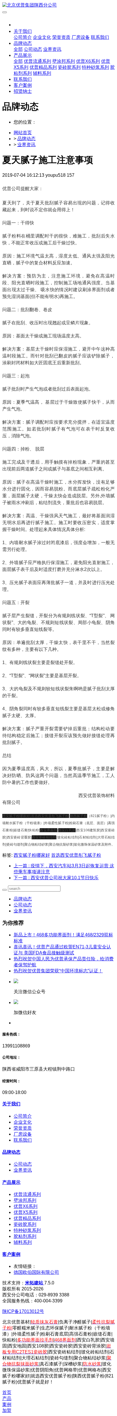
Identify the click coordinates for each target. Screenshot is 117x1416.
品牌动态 (26, 138)
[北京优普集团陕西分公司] (58, 5)
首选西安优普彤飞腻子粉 (76, 855)
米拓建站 (34, 1282)
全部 (18, 49)
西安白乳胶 (67, 830)
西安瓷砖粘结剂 (44, 837)
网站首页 (23, 132)
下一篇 (56, 877)
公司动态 (23, 904)
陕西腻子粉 (78, 816)
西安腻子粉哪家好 (32, 855)
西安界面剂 (48, 830)
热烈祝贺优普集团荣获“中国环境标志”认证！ (58, 970)
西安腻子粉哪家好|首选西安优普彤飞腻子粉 (35, 816)
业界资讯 (26, 144)
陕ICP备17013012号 (23, 1311)
